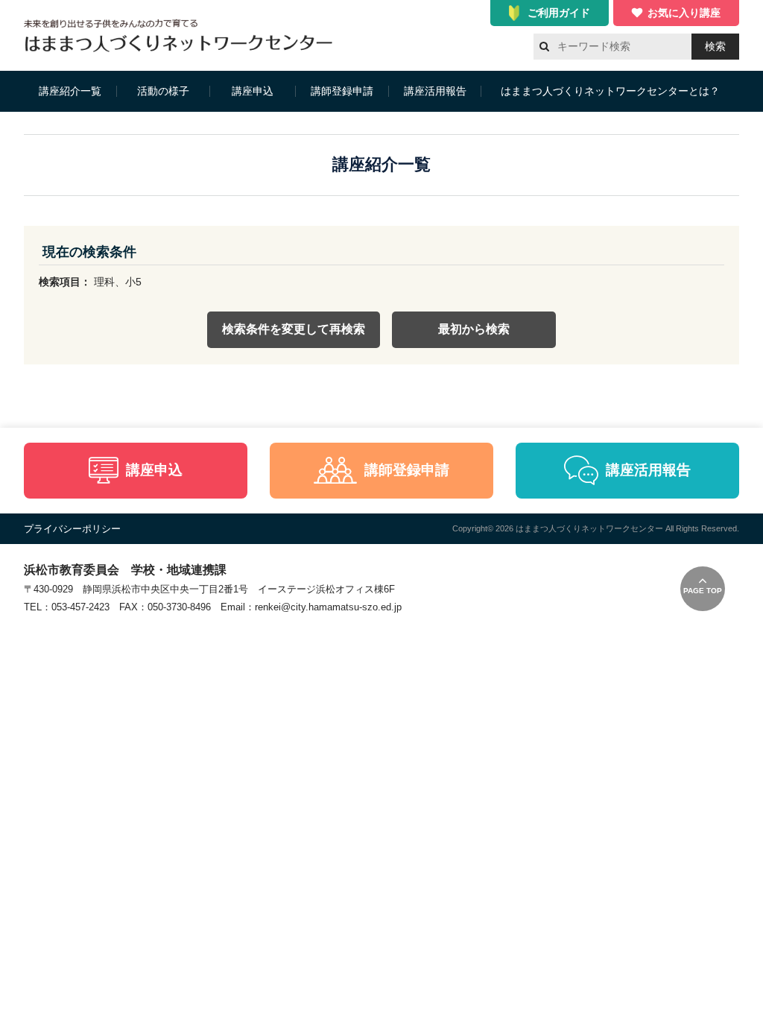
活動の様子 (163, 91)
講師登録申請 (342, 91)
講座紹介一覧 (70, 91)
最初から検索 (474, 329)
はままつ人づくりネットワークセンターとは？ (610, 91)
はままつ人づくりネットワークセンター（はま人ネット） (182, 35)
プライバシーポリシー (72, 528)
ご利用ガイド (559, 13)
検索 (715, 46)
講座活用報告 (435, 91)
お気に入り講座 (684, 13)
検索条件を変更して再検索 (293, 329)
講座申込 (252, 91)
